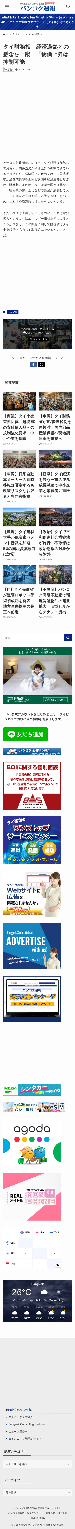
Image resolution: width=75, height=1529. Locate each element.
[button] (33, 365)
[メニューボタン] (6, 6)
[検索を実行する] (68, 637)
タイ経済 (12, 312)
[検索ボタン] (68, 6)
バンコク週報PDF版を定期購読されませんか (37, 1508)
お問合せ (50, 1512)
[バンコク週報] (37, 6)
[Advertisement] (37, 114)
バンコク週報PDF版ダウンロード (26, 1512)
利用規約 (62, 1512)
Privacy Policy (37, 1517)
